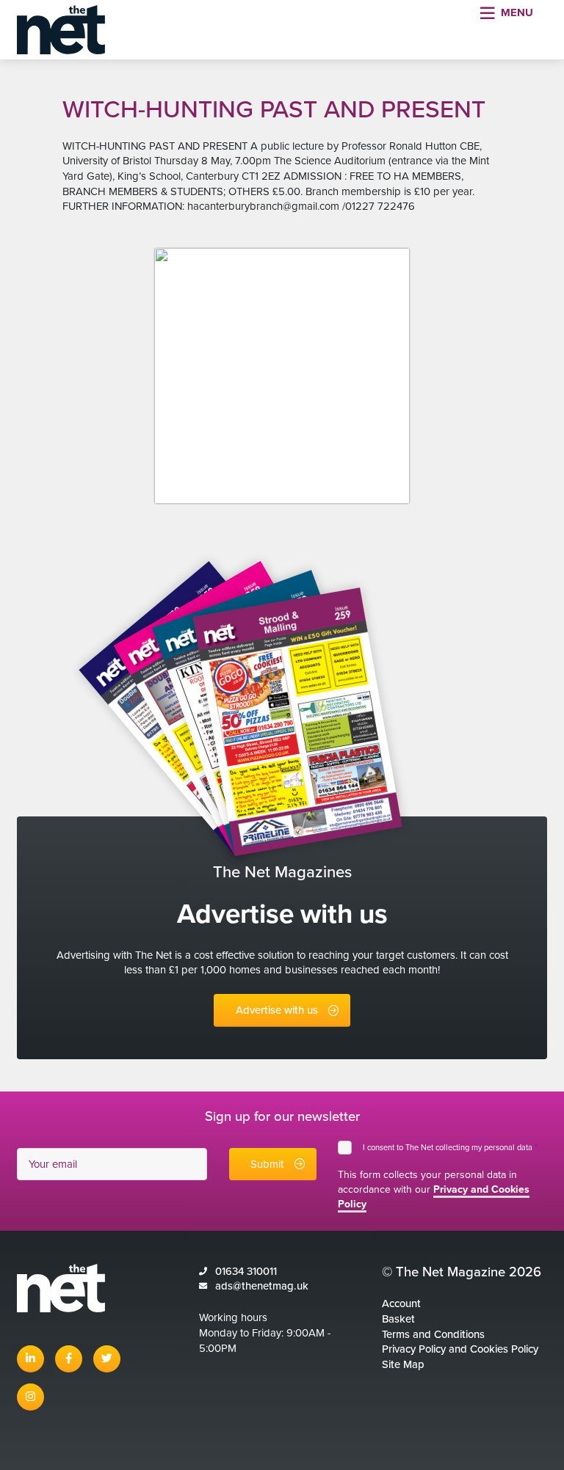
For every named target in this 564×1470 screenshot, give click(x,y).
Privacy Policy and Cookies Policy (460, 1349)
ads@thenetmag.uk (261, 1285)
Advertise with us (277, 1010)
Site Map (403, 1364)
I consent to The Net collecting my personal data (450, 1147)
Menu (517, 12)
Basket (398, 1318)
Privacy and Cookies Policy (433, 1196)
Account (401, 1303)
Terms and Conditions (433, 1334)
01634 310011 (246, 1271)
